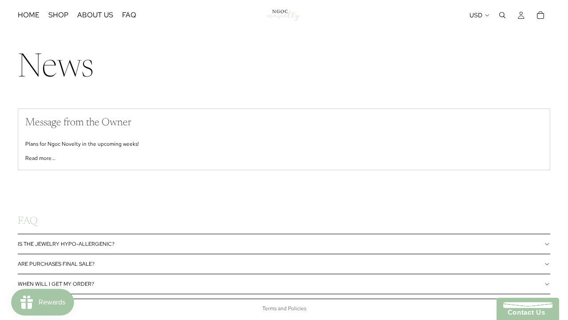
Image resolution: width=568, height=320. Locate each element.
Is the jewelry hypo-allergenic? (66, 244)
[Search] (502, 15)
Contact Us (524, 312)
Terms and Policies (284, 308)
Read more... (40, 158)
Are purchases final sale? (56, 264)
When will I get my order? (56, 284)
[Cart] (540, 15)
